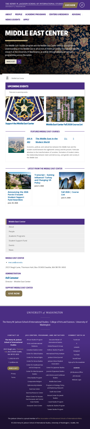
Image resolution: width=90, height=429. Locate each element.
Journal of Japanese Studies (55, 371)
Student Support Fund (18, 240)
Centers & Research (59, 14)
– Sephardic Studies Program (55, 406)
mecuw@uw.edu (15, 262)
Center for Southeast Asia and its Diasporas (34, 366)
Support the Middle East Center (19, 123)
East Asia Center (34, 389)
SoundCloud (77, 358)
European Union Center (34, 406)
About (8, 14)
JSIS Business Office (76, 372)
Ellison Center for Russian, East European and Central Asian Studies (34, 399)
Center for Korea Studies (35, 361)
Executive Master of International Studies (55, 341)
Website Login (76, 380)
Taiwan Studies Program (55, 409)
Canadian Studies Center (35, 350)
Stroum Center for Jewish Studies (55, 396)
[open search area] (82, 4)
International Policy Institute (55, 354)
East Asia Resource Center (34, 393)
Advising (76, 14)
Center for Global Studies (34, 354)
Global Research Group (55, 346)
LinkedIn (76, 347)
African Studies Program (34, 340)
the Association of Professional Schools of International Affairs (60, 418)
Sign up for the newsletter (76, 362)
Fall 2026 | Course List (70, 193)
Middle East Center (18, 78)
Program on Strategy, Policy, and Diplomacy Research (55, 386)
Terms (13, 377)
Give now (14, 293)
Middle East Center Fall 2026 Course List (64, 124)
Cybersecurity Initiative (34, 385)
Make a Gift (11, 61)
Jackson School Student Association (55, 362)
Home (7, 78)
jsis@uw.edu (14, 362)
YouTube (77, 355)
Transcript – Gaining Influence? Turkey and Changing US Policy (44, 179)
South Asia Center (55, 392)
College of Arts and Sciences (62, 321)
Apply (26, 19)
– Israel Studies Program (55, 402)
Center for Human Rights (35, 357)
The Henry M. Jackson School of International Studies (26, 321)
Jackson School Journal (55, 357)
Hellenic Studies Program (55, 350)
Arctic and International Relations (34, 345)
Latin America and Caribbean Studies (55, 376)
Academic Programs (35, 14)
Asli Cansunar (12, 277)
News (11, 250)
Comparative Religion (35, 381)
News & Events (12, 19)
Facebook (76, 340)
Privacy (13, 374)
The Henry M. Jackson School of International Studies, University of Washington (38, 5)
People (18, 14)
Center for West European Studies (34, 372)
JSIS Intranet (76, 376)
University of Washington (45, 313)
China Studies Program (34, 378)
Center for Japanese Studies (55, 368)
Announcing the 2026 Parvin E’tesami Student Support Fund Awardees (18, 196)
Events (11, 245)
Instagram (76, 351)
